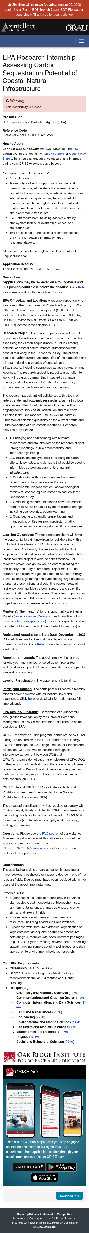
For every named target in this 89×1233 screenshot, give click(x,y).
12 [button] (72, 992)
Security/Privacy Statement (35, 1214)
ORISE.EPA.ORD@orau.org (23, 848)
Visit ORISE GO (27, 1166)
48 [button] (70, 1026)
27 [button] (39, 1017)
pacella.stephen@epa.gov (33, 616)
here (47, 208)
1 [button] (78, 997)
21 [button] (55, 1012)
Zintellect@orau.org (44, 1226)
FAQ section (50, 833)
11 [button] (61, 1031)
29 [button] (68, 1041)
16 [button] (32, 1036)
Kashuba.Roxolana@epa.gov (24, 621)
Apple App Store (54, 153)
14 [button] (75, 1022)
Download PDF (69, 1195)
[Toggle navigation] (81, 41)
